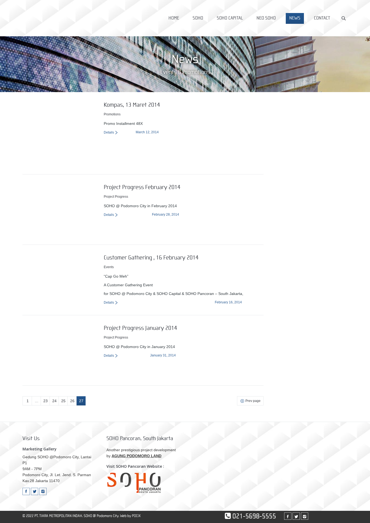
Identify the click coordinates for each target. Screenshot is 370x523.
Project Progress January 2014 (140, 328)
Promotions (112, 114)
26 (72, 401)
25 (63, 401)
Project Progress (116, 197)
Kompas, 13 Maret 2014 (132, 105)
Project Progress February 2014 (142, 187)
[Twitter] (34, 491)
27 (81, 401)
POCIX (136, 516)
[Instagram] (43, 491)
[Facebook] (26, 491)
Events (109, 267)
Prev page (253, 401)
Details (109, 132)
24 (54, 401)
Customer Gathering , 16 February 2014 (151, 257)
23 (45, 401)
